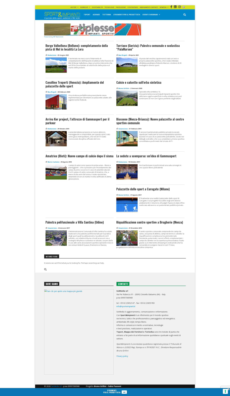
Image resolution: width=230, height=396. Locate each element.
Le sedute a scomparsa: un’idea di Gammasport (146, 156)
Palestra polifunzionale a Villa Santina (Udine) (75, 222)
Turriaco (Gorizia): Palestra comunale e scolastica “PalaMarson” (148, 47)
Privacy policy (122, 356)
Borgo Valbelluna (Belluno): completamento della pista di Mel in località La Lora (77, 47)
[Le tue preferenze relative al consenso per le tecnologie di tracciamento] (225, 391)
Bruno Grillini (123, 88)
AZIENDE (96, 14)
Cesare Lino (123, 129)
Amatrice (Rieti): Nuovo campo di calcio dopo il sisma (79, 156)
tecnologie (109, 7)
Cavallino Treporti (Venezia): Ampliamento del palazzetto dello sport (75, 84)
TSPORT (87, 14)
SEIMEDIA (163, 7)
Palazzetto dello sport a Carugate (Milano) (143, 189)
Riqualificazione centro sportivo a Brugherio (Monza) (149, 222)
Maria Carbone (53, 162)
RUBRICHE (84, 7)
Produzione (121, 7)
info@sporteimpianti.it (125, 306)
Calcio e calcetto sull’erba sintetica (138, 82)
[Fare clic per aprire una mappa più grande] (79, 332)
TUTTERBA (106, 14)
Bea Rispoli (122, 55)
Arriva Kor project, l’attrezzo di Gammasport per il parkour (77, 121)
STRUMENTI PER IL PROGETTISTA (126, 14)
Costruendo (133, 7)
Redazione (52, 55)
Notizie (73, 7)
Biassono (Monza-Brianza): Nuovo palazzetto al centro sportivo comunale (150, 121)
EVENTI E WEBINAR (150, 14)
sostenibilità (97, 7)
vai (124, 392)
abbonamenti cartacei (149, 7)
